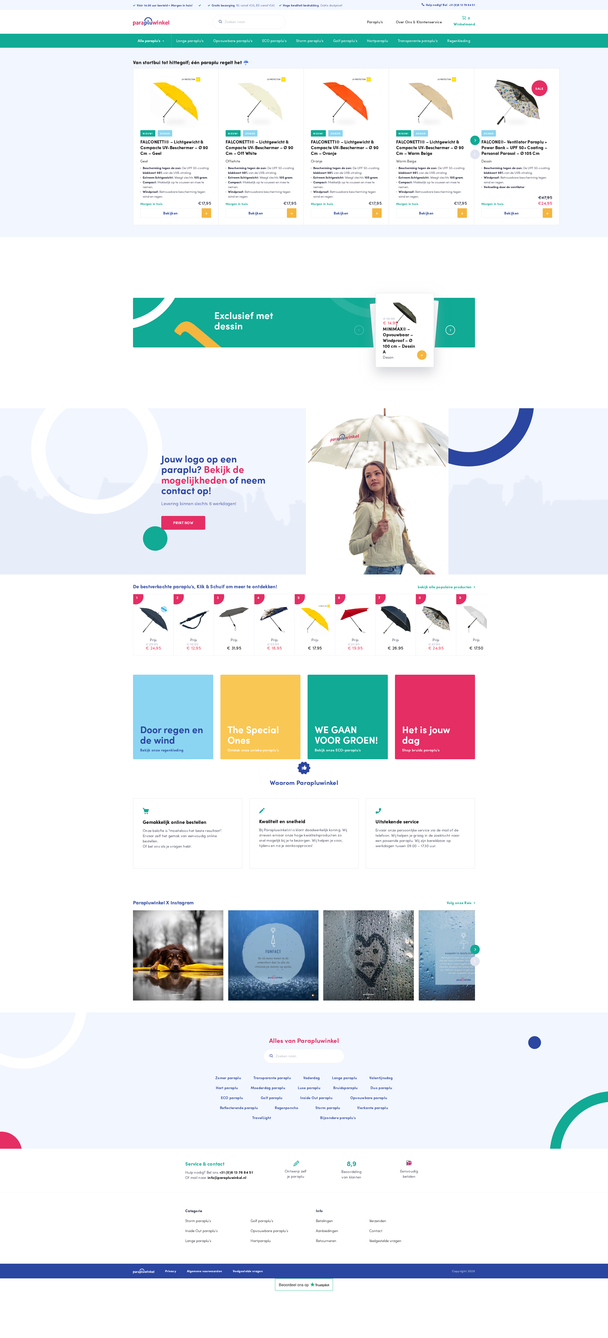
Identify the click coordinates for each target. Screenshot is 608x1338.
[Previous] (475, 154)
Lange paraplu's (190, 40)
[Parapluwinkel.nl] (151, 22)
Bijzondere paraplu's (338, 1117)
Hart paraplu (227, 1087)
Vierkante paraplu (372, 1107)
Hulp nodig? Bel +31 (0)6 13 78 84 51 (450, 4)
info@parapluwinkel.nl (227, 1177)
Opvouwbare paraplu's (233, 40)
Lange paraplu (344, 1077)
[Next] (475, 140)
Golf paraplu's (345, 40)
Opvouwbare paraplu (368, 1097)
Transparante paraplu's (418, 40)
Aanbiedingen (327, 1230)
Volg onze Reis (460, 903)
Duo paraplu (381, 1087)
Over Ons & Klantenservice (419, 21)
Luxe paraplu (309, 1087)
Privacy (170, 1271)
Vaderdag (311, 1077)
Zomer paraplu (228, 1077)
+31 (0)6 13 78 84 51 (236, 1172)
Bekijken (170, 213)
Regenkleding (458, 40)
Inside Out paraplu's (201, 1230)
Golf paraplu (272, 1097)
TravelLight (261, 1117)
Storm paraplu (327, 1107)
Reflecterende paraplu (239, 1107)
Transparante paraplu (272, 1077)
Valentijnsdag (381, 1077)
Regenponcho (286, 1107)
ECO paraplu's (274, 40)
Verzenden (377, 1220)
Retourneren (326, 1240)
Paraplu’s (375, 21)
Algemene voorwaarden (204, 1271)
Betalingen (324, 1220)
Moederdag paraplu (268, 1087)
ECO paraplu (232, 1097)
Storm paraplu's (310, 40)
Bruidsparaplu (345, 1087)
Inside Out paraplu (316, 1097)
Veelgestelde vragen (385, 1240)
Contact (375, 1230)
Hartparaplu (377, 40)
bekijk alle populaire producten (445, 587)
